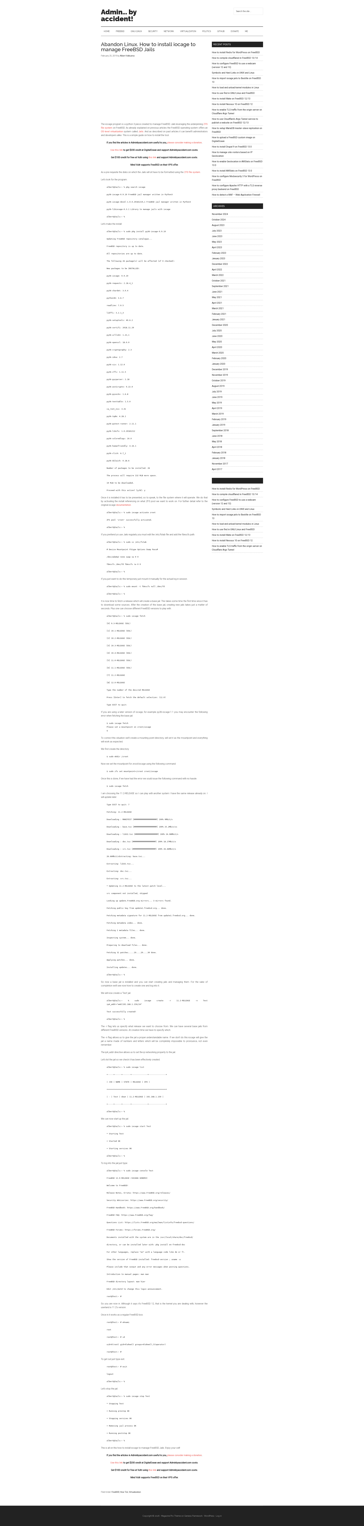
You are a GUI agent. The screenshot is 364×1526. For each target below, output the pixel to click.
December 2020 (220, 325)
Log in (219, 1516)
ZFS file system (192, 172)
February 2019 (219, 419)
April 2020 (217, 347)
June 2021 (217, 291)
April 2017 (217, 469)
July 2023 (217, 230)
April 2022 (217, 269)
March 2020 (218, 352)
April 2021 (217, 303)
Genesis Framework (193, 1516)
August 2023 (218, 225)
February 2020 (219, 358)
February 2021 (219, 314)
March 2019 (218, 413)
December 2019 (220, 369)
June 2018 (217, 436)
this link (152, 157)
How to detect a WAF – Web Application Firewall (236, 194)
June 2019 (217, 397)
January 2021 (218, 319)
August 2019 (218, 386)
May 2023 (217, 241)
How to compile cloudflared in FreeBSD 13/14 (235, 58)
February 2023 (219, 253)
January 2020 (218, 364)
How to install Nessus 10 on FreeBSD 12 (232, 104)
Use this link (116, 150)
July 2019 (217, 391)
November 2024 (220, 214)
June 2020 (217, 336)
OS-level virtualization (112, 131)
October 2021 (219, 280)
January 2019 (218, 425)
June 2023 (217, 236)
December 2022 (220, 264)
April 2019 (217, 408)
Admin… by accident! (228, 480)
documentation (123, 505)
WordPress (209, 1516)
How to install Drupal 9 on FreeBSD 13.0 (232, 146)
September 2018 (220, 430)
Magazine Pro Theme (171, 1516)
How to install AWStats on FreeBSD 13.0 (232, 170)
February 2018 (219, 452)
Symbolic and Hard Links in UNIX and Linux (233, 72)
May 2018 (217, 441)
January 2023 (218, 258)
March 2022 (218, 275)
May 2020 (217, 341)
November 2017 (220, 463)
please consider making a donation (184, 142)
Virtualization (135, 1492)
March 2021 (218, 308)
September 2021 (220, 286)
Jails (140, 131)
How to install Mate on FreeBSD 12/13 (231, 98)
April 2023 (217, 247)
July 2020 (217, 330)
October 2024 (219, 219)
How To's (124, 1492)
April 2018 (217, 447)
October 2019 (219, 380)
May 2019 (217, 402)
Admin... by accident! (119, 15)
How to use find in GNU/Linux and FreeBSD (233, 93)
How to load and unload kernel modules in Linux (235, 87)
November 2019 (220, 375)
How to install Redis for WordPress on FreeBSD (236, 52)
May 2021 (217, 297)
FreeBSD (115, 1492)
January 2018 (218, 458)
